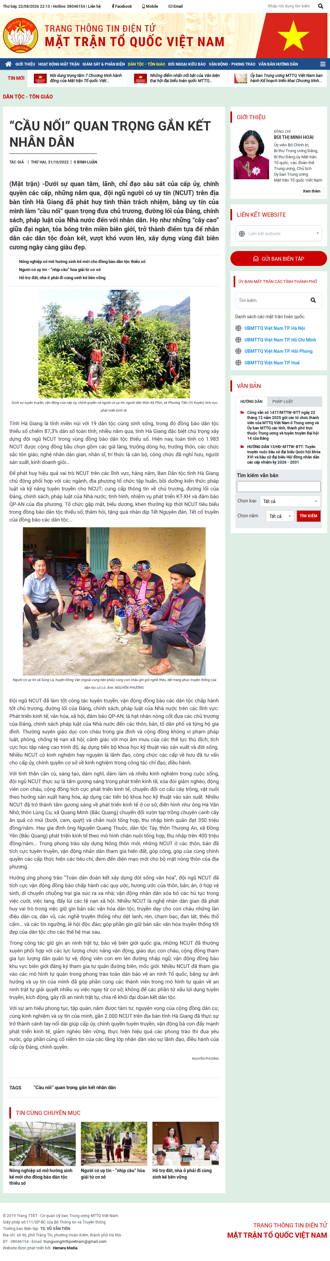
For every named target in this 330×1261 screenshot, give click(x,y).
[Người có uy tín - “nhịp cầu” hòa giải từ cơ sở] (114, 1143)
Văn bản (249, 386)
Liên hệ (94, 6)
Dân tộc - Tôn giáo (28, 97)
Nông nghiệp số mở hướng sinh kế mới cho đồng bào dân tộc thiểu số (41, 1177)
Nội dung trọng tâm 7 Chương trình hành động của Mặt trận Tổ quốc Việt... (86, 78)
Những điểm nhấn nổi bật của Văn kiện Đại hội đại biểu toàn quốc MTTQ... (185, 78)
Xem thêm (311, 191)
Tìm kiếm (308, 516)
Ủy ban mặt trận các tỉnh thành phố (277, 281)
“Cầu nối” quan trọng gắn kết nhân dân (75, 1087)
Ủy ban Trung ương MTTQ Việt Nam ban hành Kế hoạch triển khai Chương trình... (286, 78)
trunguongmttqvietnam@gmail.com (75, 1241)
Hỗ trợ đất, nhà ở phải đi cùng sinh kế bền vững (182, 1174)
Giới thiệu (251, 117)
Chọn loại (247, 500)
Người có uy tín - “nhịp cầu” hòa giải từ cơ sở (113, 1174)
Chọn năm (248, 515)
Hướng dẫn (251, 401)
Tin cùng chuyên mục (48, 1112)
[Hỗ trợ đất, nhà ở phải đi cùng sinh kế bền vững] (185, 1143)
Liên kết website (261, 214)
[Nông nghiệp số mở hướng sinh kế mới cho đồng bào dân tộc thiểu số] (42, 1143)
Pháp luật (282, 401)
